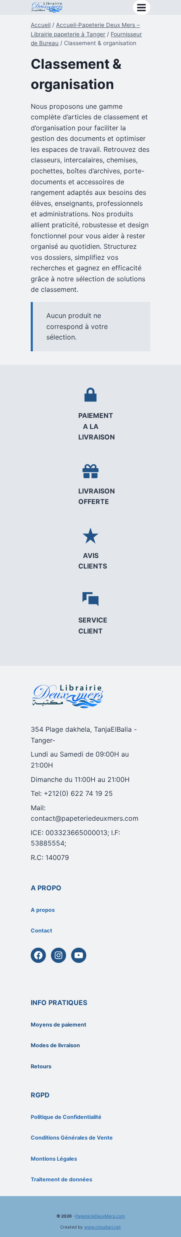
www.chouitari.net (102, 1226)
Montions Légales (54, 1159)
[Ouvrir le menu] (141, 7)
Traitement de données (61, 1179)
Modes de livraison (55, 1045)
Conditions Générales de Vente (72, 1138)
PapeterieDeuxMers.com (100, 1215)
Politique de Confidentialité (66, 1117)
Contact (41, 930)
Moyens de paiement (58, 1024)
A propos (43, 910)
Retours (41, 1066)
